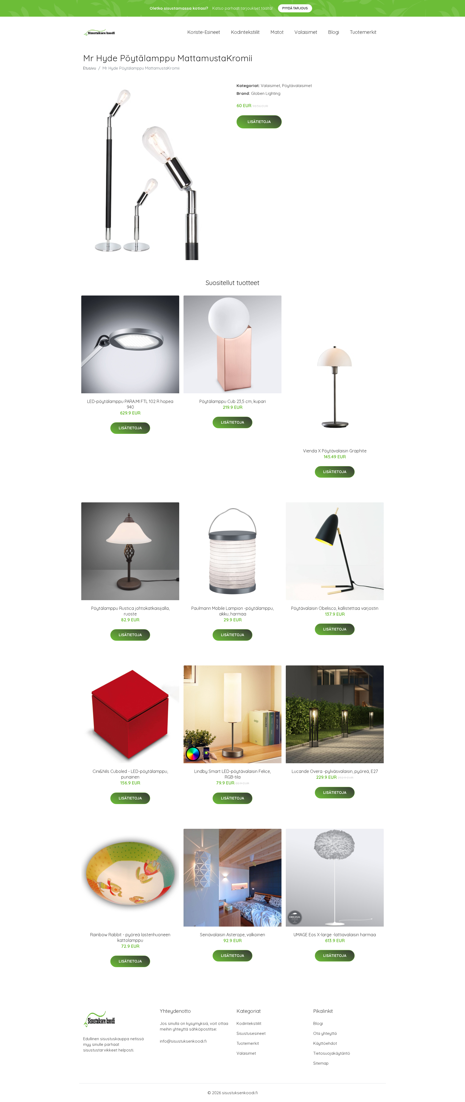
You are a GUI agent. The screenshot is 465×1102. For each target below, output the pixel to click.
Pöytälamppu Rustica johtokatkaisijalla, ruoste (130, 611)
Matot (277, 32)
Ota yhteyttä (325, 1033)
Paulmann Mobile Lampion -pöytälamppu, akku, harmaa (232, 611)
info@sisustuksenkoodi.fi (183, 1041)
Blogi (333, 32)
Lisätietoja (259, 121)
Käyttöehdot (325, 1043)
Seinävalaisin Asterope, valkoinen (232, 934)
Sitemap (321, 1063)
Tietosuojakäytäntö (331, 1053)
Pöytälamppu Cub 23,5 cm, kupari (232, 401)
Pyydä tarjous (295, 8)
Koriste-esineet (203, 32)
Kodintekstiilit (245, 32)
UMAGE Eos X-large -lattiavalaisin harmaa (335, 934)
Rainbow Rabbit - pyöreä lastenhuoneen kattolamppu (130, 937)
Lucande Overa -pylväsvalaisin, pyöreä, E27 (335, 771)
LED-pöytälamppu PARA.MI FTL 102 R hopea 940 (130, 404)
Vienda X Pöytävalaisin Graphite (335, 450)
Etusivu (89, 68)
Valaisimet (305, 32)
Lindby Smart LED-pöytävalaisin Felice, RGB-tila (232, 774)
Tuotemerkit (363, 32)
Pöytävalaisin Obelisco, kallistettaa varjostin (334, 608)
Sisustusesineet (251, 1033)
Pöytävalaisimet (297, 85)
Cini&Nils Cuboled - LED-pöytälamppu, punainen (130, 774)
